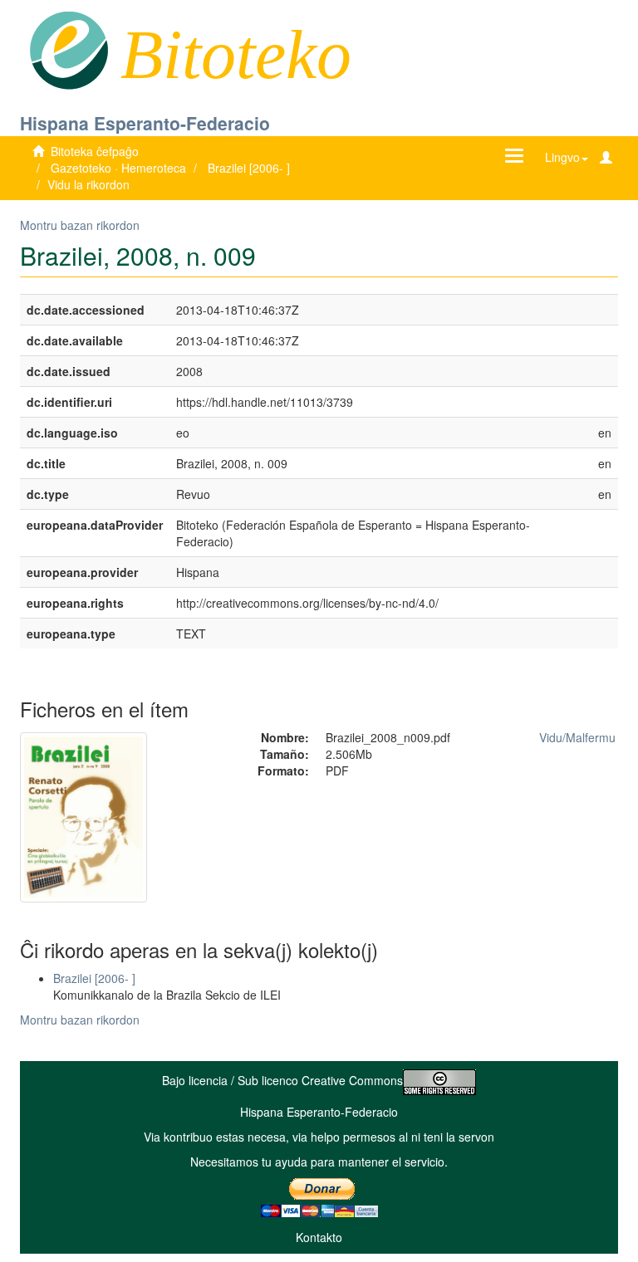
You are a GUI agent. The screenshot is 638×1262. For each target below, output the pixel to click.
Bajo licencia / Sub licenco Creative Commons (282, 1080)
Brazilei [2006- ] (249, 167)
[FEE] (68, 49)
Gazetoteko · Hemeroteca (118, 167)
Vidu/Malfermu (577, 737)
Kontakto (319, 1237)
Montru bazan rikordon (80, 225)
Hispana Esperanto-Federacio (145, 122)
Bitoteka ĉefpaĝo (95, 151)
